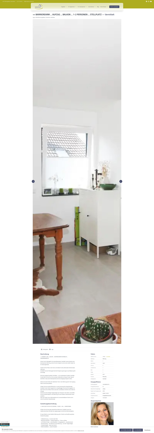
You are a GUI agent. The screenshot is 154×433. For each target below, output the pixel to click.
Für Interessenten (81, 6)
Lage (52, 349)
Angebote (63, 6)
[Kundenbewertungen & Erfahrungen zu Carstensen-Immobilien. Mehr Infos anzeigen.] (5, 426)
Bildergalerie (45, 349)
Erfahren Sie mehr (81, 430)
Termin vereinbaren (114, 6)
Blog (98, 6)
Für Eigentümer (71, 6)
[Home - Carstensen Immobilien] (39, 6)
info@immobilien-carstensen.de (29, 1)
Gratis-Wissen (103, 6)
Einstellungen (147, 430)
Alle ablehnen (138, 430)
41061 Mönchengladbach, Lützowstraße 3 (8, 1)
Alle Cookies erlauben (126, 430)
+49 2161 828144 (19, 1)
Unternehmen (91, 6)
